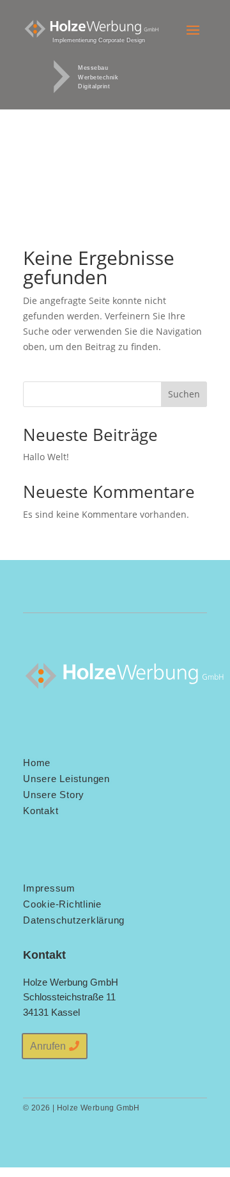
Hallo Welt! (46, 457)
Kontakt (40, 810)
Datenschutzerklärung (74, 920)
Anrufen (48, 1046)
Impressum (49, 888)
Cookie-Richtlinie (62, 904)
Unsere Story (53, 794)
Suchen (184, 394)
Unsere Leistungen (66, 778)
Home (36, 762)
